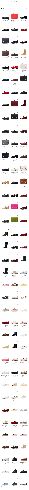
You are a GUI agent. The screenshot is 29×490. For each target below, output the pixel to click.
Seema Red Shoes (14, 70)
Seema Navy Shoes (23, 20)
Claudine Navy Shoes (14, 185)
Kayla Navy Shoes (5, 198)
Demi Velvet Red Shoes (14, 425)
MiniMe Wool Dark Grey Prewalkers (14, 487)
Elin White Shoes (5, 400)
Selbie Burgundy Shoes (14, 263)
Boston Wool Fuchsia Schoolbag (14, 211)
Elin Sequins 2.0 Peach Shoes (23, 363)
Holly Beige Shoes (5, 185)
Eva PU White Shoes (14, 413)
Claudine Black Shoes (5, 32)
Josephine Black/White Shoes (5, 108)
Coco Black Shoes (14, 32)
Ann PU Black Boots (5, 275)
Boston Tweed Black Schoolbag (14, 121)
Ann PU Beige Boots (23, 57)
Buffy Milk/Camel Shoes (14, 172)
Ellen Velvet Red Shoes (23, 32)
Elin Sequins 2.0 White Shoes (14, 400)
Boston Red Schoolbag (14, 20)
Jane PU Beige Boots (5, 425)
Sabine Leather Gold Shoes (5, 350)
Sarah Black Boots (23, 263)
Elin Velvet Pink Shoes (5, 362)
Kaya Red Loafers (5, 413)
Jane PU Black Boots (14, 462)
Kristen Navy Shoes (14, 450)
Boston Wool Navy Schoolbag (5, 160)
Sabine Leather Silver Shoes (5, 462)
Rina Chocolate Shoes (23, 462)
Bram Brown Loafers (5, 450)
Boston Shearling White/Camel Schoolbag (23, 173)
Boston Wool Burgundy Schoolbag (14, 108)
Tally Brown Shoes (23, 159)
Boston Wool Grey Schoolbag (5, 147)
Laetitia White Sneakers (14, 325)
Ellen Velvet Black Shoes (14, 375)
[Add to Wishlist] (8, 12)
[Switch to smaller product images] (2, 8)
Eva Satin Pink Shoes (14, 313)
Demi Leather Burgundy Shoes (23, 250)
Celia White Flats (23, 350)
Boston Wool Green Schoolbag (14, 224)
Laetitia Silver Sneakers (14, 275)
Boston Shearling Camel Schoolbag (23, 186)
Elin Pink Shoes (14, 362)
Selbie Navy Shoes (5, 263)
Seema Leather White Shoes (24, 313)
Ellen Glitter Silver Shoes (24, 413)
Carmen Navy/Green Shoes (5, 82)
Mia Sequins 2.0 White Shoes (5, 375)
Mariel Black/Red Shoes (5, 20)
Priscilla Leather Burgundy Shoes (14, 83)
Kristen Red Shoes (5, 325)
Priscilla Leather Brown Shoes (14, 57)
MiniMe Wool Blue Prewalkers (5, 487)
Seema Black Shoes (14, 159)
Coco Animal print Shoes (23, 487)
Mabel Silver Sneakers (5, 313)
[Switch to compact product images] (3, 8)
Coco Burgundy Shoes (23, 146)
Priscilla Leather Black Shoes (14, 147)
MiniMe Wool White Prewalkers (24, 400)
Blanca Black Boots (14, 350)
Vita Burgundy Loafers (23, 198)
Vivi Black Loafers (5, 70)
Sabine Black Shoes (14, 198)
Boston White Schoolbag (23, 70)
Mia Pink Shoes (24, 325)
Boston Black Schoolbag (23, 82)
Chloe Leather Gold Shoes (24, 425)
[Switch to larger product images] (1, 8)
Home (12, 4)
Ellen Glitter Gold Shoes (24, 375)
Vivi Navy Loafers (5, 172)
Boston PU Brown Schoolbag (5, 57)
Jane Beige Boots (23, 450)
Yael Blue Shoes (23, 275)
